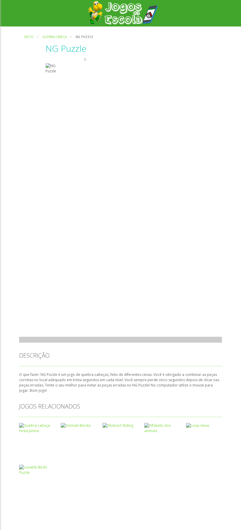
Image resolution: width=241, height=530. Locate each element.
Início (28, 37)
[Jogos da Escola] (123, 12)
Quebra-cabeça (54, 37)
